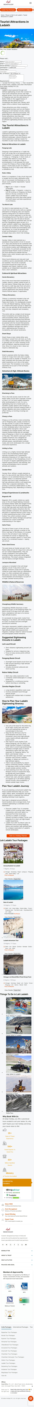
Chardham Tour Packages (9, 1354)
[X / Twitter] (18, 1244)
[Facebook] (14, 1244)
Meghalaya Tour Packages (9, 1372)
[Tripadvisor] (6, 1244)
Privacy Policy (15, 83)
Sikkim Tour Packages (8, 1360)
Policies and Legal (8, 1264)
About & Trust (6, 1255)
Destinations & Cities (24, 10)
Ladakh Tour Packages (8, 10)
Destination (4, 67)
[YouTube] (25, 1244)
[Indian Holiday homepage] (8, 1230)
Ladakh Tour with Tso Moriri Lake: (17, 823)
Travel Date (4, 69)
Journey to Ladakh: (12, 816)
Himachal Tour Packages (9, 1341)
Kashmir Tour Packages (8, 1338)
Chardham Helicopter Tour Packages (12, 1357)
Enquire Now (17, 879)
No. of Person (5, 73)
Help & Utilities (6, 1260)
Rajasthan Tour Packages (9, 1332)
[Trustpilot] (2, 1244)
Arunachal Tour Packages (9, 1348)
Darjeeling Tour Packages (9, 1366)
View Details (9, 879)
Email (2, 63)
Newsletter (5, 1250)
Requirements (4, 81)
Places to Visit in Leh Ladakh (14, 15)
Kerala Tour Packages (8, 1335)
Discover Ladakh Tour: (13, 808)
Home (2, 15)
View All (3, 1375)
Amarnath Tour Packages (9, 1351)
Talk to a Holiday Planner (18, 836)
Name (2, 62)
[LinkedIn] (22, 1244)
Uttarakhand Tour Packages (9, 1345)
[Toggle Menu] (30, 3)
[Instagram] (10, 1244)
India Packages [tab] (6, 1327)
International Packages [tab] (20, 1327)
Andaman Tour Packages (9, 1369)
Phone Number (5, 65)
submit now (3, 88)
